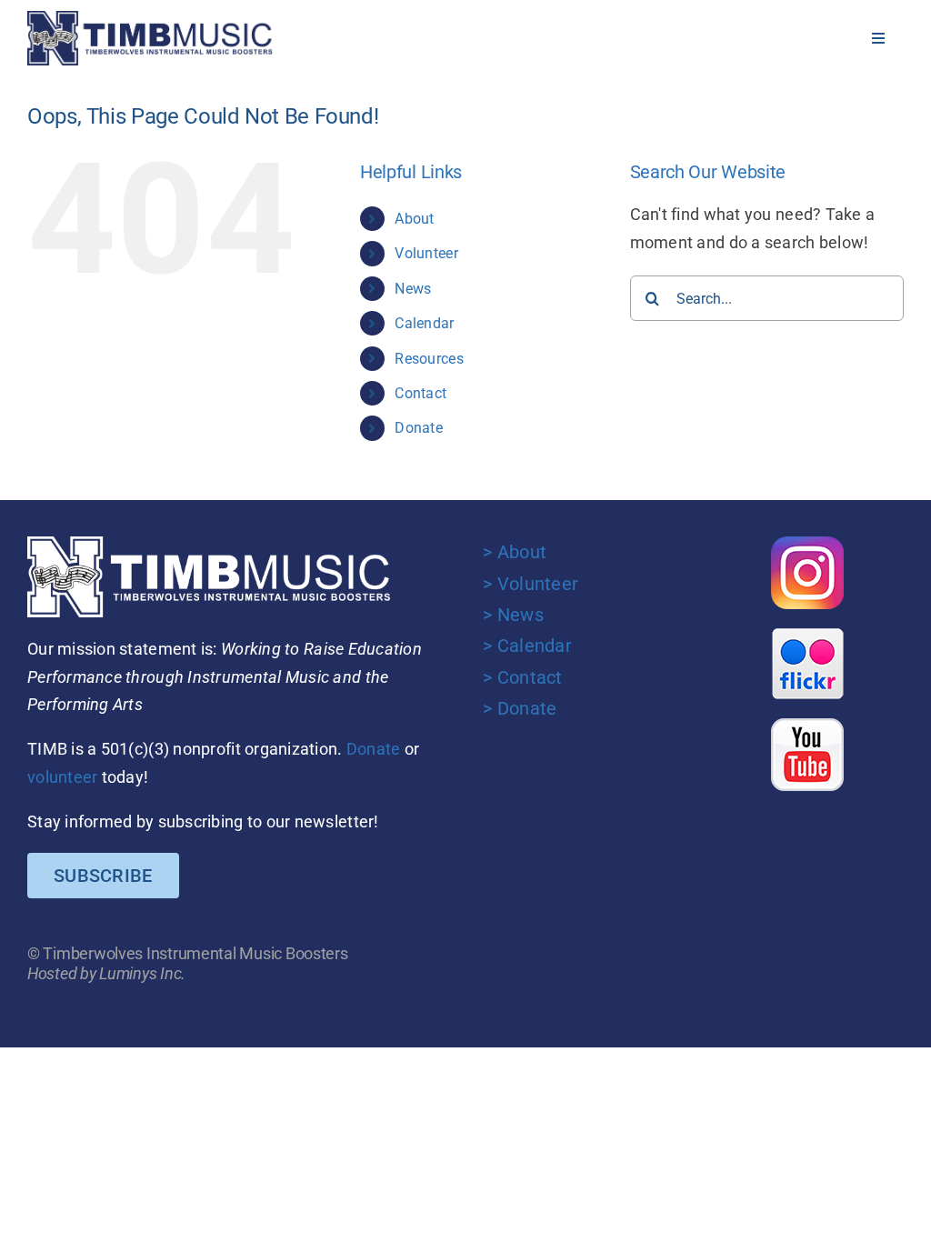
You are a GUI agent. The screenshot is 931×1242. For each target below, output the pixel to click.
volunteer (62, 776)
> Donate (519, 708)
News (413, 288)
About (414, 218)
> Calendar (527, 645)
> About (514, 552)
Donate (419, 427)
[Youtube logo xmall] (807, 726)
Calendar (424, 323)
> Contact (522, 677)
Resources (429, 358)
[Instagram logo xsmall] (807, 544)
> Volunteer (530, 584)
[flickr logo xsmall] (807, 635)
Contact (420, 393)
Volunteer (426, 253)
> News (513, 615)
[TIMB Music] (150, 18)
